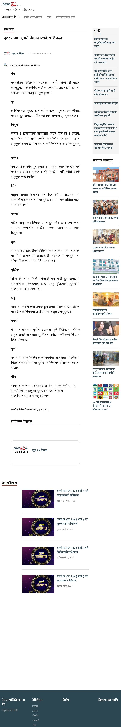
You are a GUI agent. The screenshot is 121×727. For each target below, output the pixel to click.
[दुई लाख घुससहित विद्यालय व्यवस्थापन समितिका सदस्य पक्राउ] (106, 174)
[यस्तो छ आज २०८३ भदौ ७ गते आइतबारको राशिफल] (38, 499)
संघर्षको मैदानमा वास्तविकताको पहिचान (102, 312)
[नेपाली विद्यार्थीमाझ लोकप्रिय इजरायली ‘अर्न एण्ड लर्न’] (106, 328)
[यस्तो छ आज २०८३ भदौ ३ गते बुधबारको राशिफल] (38, 584)
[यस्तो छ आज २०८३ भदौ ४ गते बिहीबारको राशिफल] (38, 556)
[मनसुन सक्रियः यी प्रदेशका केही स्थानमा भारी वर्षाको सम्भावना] (106, 358)
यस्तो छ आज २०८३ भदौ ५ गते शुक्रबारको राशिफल (72, 522)
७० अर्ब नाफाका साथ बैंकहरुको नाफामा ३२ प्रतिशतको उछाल (102, 405)
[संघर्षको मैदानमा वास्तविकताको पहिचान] (106, 299)
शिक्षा (34, 725)
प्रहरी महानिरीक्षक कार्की (65, 17)
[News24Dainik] (11, 4)
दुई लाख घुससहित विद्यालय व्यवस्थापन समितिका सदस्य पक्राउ (105, 188)
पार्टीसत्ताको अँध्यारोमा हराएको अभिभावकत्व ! (106, 219)
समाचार (35, 706)
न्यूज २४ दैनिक (18, 53)
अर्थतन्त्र (35, 711)
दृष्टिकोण (35, 715)
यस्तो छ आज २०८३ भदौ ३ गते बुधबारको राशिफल (72, 578)
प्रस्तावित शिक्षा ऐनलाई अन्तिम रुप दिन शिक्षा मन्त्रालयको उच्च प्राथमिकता (106, 280)
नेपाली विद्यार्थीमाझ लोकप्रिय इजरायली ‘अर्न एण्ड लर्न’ (105, 341)
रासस (49, 17)
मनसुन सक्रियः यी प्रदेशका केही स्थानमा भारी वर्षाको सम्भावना (104, 372)
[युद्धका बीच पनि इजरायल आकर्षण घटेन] (106, 236)
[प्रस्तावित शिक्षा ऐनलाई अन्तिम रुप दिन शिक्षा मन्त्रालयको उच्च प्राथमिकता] (106, 266)
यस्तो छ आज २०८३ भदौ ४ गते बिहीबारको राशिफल (72, 550)
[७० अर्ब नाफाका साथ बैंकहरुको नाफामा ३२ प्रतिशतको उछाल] (106, 391)
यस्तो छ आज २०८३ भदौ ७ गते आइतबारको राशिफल (73, 493)
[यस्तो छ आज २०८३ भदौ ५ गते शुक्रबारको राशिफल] (38, 527)
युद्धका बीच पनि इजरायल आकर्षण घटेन (104, 249)
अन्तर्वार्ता (35, 720)
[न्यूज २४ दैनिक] (21, 450)
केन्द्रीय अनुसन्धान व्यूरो (33, 17)
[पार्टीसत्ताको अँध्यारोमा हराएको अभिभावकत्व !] (106, 207)
